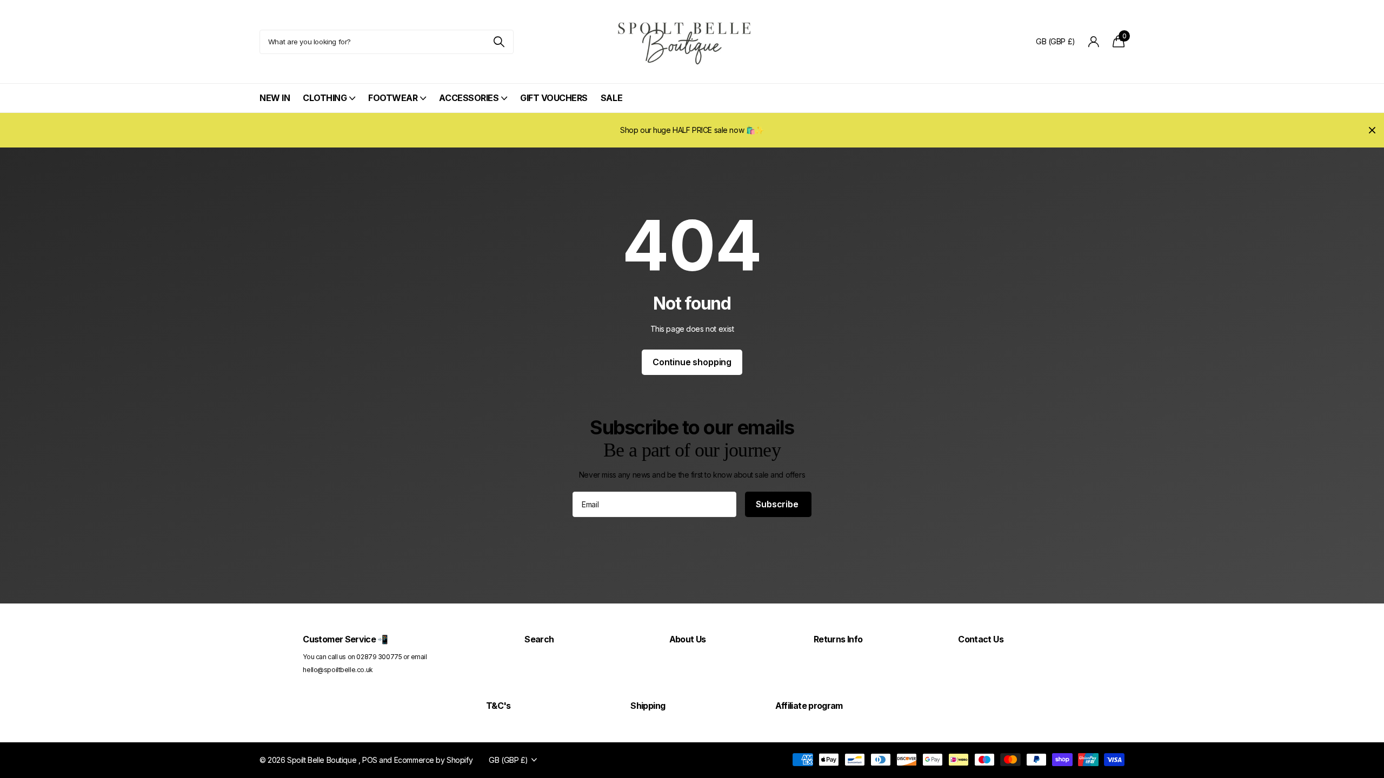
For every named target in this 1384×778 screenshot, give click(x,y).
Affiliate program (809, 705)
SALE (611, 97)
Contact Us (980, 639)
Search (539, 639)
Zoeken (499, 42)
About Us (687, 639)
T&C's (498, 705)
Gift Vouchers (554, 97)
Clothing (325, 97)
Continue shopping (692, 362)
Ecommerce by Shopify (433, 759)
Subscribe (778, 504)
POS (369, 759)
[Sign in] (1094, 42)
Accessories (468, 97)
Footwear (392, 97)
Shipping (647, 705)
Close (1372, 130)
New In (275, 97)
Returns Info (838, 639)
